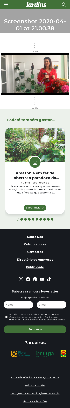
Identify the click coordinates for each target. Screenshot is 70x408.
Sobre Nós (35, 237)
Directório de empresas (35, 259)
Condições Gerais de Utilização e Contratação (35, 393)
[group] (20, 354)
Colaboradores (35, 244)
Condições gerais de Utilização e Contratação (33, 317)
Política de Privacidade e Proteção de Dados (33, 319)
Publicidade (35, 267)
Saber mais (33, 207)
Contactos (35, 252)
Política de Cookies (35, 385)
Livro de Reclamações (35, 401)
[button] (18, 219)
